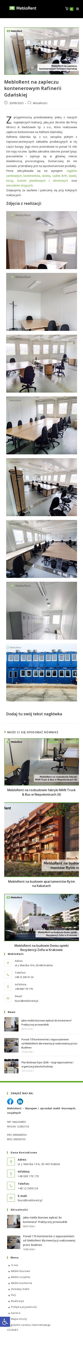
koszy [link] (9, 180)
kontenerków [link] (32, 176)
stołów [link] (46, 176)
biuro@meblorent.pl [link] (26, 1001)
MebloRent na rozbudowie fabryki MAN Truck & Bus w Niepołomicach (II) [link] (41, 792)
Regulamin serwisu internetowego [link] (29, 1325)
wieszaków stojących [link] (19, 185)
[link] (5, 1322)
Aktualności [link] (40, 103)
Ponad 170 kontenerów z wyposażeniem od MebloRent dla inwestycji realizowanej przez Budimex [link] (49, 1043)
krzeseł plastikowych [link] (33, 180)
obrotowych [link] (60, 180)
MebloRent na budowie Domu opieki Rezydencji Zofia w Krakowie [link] (41, 947)
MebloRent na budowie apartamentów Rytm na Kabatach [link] (41, 883)
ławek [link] (72, 176)
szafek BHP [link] (59, 176)
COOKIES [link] (12, 1330)
